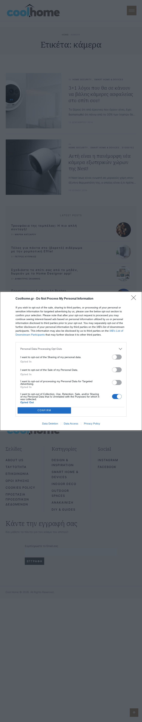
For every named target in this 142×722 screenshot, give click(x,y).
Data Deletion (50, 423)
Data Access (71, 423)
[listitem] (71, 349)
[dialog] (71, 361)
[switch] (117, 357)
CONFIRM (44, 410)
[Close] (134, 298)
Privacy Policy (92, 423)
